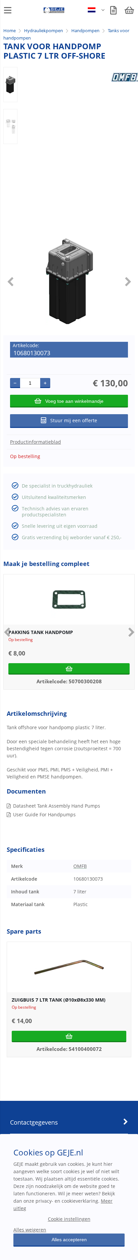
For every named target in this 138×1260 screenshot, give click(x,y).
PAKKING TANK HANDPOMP (40, 632)
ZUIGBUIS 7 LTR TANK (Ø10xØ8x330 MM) (59, 1000)
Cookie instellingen (69, 1219)
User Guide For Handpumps (44, 814)
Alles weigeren (29, 1229)
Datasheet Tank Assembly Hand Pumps (56, 806)
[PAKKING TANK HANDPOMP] (69, 599)
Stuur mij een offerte (73, 420)
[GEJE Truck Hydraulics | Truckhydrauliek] (54, 11)
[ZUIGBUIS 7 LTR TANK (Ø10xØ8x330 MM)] (69, 967)
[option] (10, 84)
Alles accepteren (69, 1239)
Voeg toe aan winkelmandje (74, 401)
